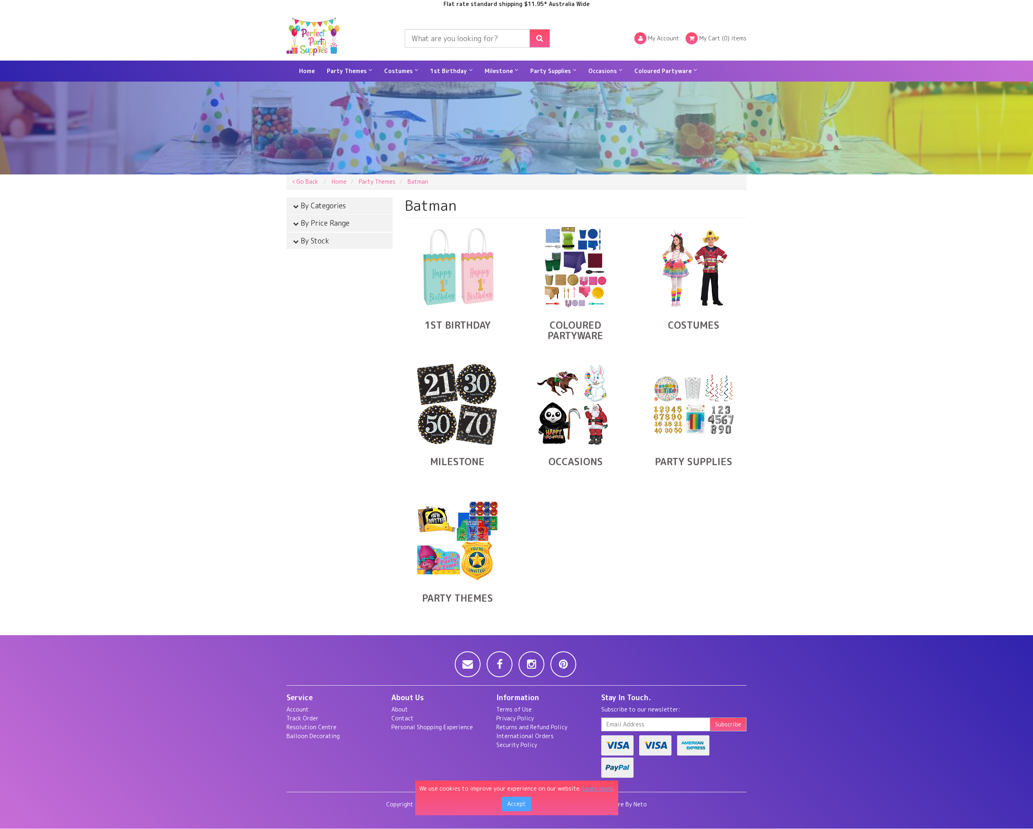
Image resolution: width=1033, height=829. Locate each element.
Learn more (597, 788)
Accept (516, 804)
